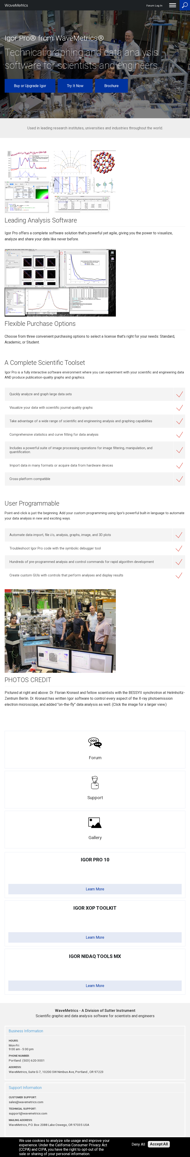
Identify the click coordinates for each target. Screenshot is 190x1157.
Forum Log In (154, 5)
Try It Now (75, 86)
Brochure (111, 86)
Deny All (138, 1144)
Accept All (159, 1144)
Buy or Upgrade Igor (30, 86)
